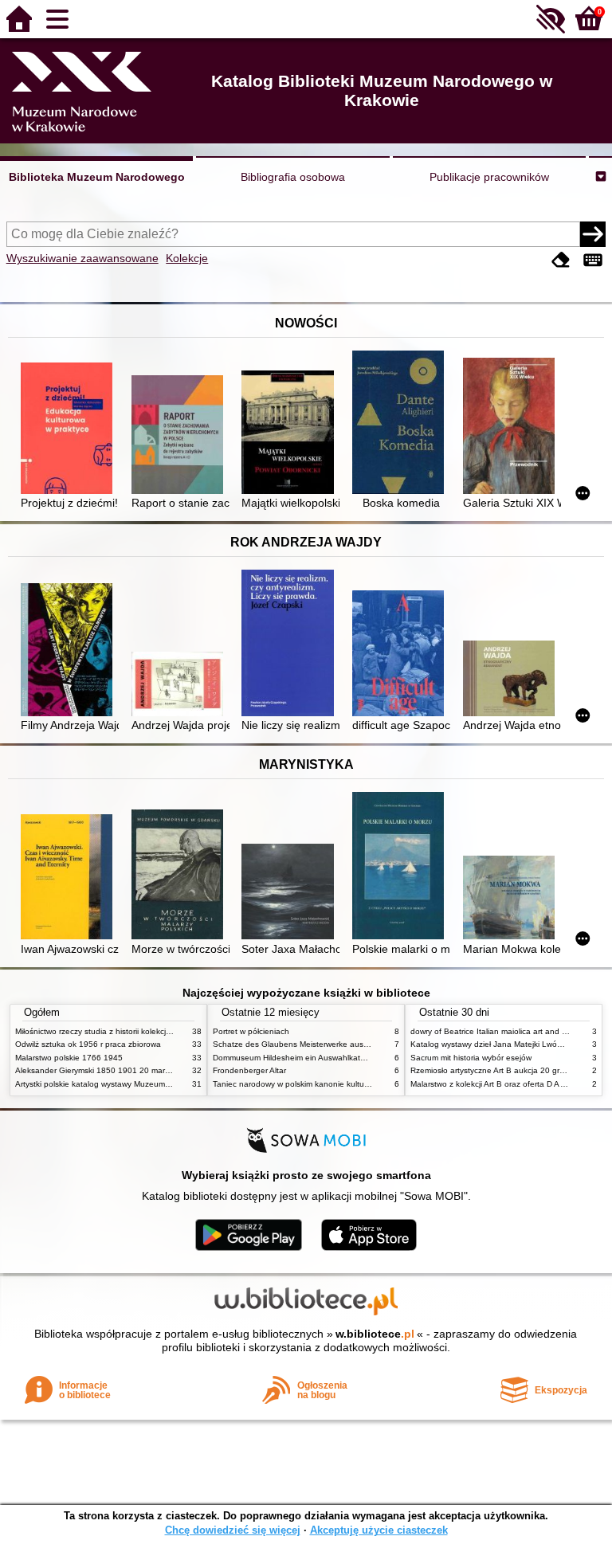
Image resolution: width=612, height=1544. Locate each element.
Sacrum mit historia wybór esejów (471, 1057)
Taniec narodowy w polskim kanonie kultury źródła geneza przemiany (339, 1084)
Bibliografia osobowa (293, 176)
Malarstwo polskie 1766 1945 (69, 1057)
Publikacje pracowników (489, 176)
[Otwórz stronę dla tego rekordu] (70, 429)
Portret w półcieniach (251, 1031)
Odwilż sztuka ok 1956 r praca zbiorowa (88, 1044)
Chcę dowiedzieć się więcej (232, 1530)
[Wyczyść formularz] (561, 260)
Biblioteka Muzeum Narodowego (97, 176)
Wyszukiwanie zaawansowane (82, 258)
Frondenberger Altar (249, 1070)
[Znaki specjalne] (593, 260)
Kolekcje (187, 258)
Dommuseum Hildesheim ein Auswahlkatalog (294, 1057)
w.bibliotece (374, 1333)
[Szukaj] (593, 234)
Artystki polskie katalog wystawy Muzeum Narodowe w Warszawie (134, 1084)
